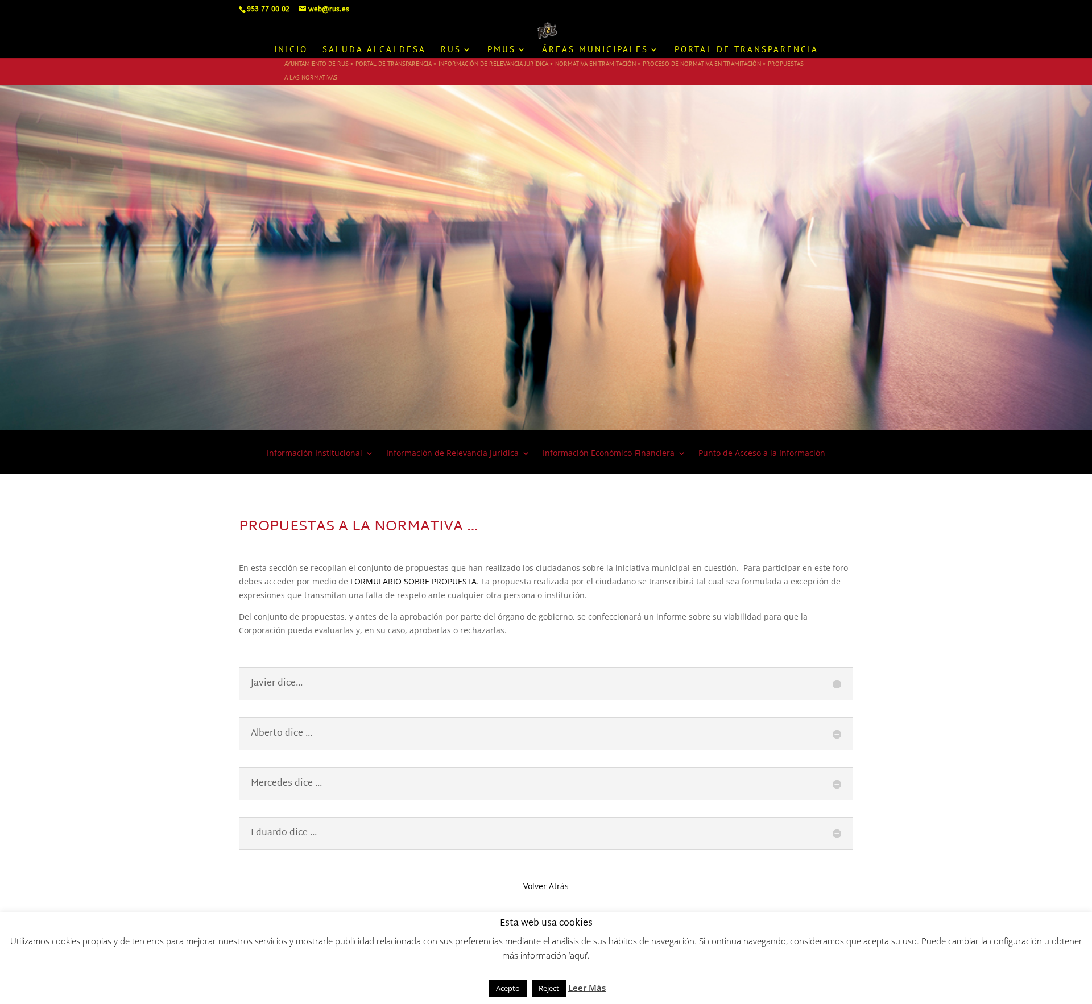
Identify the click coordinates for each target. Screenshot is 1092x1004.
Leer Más (587, 987)
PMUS (501, 50)
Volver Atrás (546, 886)
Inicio (291, 50)
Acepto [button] (508, 988)
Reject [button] (549, 988)
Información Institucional (314, 453)
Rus (451, 50)
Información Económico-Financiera (609, 453)
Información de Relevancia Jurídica (452, 453)
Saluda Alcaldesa (374, 50)
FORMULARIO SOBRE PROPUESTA (413, 581)
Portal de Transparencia (746, 50)
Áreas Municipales (595, 50)
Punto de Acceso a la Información (761, 453)
